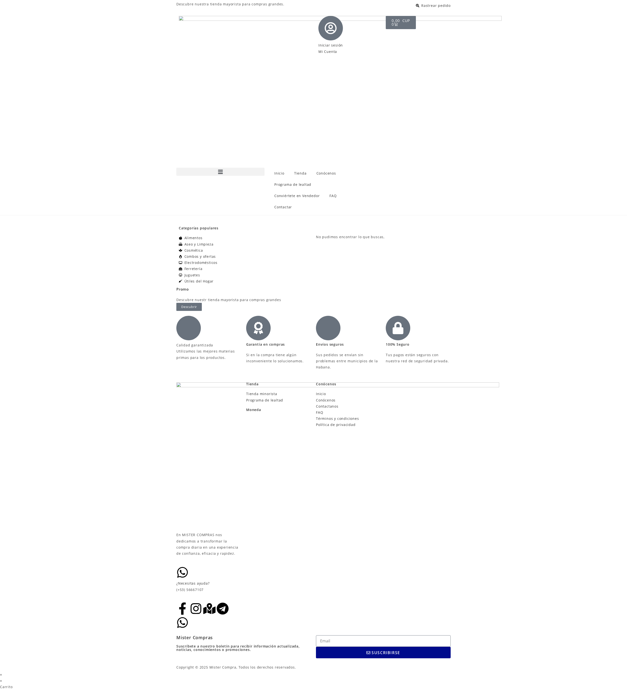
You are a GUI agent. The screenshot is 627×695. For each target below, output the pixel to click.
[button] (220, 172)
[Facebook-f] (182, 608)
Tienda (300, 173)
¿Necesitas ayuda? (193, 583)
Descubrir (189, 307)
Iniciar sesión (330, 45)
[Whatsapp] (182, 622)
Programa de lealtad (292, 184)
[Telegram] (223, 608)
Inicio (279, 173)
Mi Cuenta (327, 51)
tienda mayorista (225, 4)
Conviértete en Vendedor (297, 195)
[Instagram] (196, 608)
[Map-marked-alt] (209, 608)
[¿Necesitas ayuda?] (182, 572)
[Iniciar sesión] (330, 28)
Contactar (283, 207)
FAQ (333, 195)
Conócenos (326, 173)
